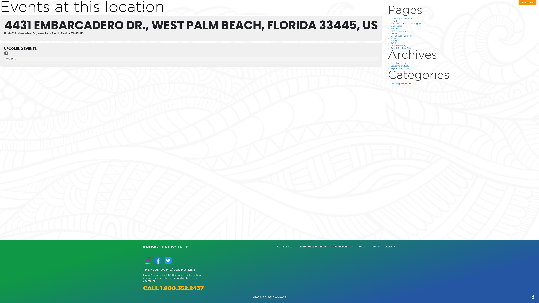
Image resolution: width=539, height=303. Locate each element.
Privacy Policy (398, 46)
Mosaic (394, 38)
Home (394, 33)
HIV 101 (395, 28)
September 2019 (400, 68)
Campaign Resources (402, 19)
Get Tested (396, 26)
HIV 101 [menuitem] (365, 9)
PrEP (393, 43)
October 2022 (398, 63)
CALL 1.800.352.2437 (173, 288)
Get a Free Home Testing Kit (406, 24)
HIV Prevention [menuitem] (335, 9)
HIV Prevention (399, 31)
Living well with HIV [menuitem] (307, 9)
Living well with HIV (402, 36)
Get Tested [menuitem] (280, 9)
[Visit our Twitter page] (168, 260)
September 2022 (400, 66)
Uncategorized (399, 84)
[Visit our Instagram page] (148, 260)
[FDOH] (159, 9)
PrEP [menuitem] (353, 9)
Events (394, 21)
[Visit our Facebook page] (158, 260)
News (394, 41)
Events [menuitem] (378, 9)
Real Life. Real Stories (402, 48)
